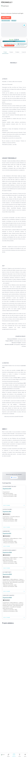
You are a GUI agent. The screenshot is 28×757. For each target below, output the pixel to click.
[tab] (5, 52)
